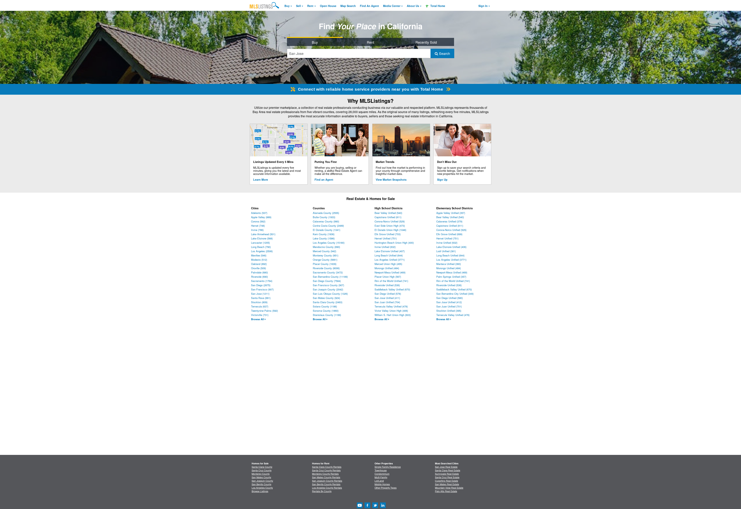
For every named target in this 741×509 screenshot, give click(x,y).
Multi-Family (381, 477)
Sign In (483, 6)
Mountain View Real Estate (449, 487)
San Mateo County (261, 477)
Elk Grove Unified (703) (388, 234)
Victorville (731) (259, 315)
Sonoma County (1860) (325, 310)
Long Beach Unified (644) (389, 255)
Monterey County (261, 473)
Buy (287, 6)
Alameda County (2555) (326, 213)
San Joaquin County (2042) (328, 289)
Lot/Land (379, 480)
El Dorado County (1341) (326, 230)
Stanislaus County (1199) (327, 315)
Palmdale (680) (259, 272)
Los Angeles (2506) (262, 251)
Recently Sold (426, 42)
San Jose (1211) (260, 293)
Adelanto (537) (259, 213)
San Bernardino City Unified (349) (455, 293)
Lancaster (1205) (260, 242)
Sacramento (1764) (261, 281)
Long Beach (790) (261, 247)
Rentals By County (322, 491)
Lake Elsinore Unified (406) (451, 247)
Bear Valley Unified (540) (388, 213)
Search (444, 53)
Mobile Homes (382, 484)
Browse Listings (260, 491)
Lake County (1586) (324, 238)
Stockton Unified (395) (448, 310)
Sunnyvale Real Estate (447, 473)
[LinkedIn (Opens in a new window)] (383, 507)
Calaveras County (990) (326, 221)
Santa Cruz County (262, 470)
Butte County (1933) (324, 217)
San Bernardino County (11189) (330, 276)
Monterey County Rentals (325, 473)
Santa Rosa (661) (261, 298)
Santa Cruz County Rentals (326, 470)
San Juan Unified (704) (387, 302)
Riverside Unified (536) (387, 285)
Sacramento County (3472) (328, 272)
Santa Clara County (262, 466)
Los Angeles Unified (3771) (390, 259)
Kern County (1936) (323, 234)
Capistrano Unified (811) (388, 217)
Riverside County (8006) (326, 268)
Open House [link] (328, 6)
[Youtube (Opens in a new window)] (360, 507)
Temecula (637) (259, 306)
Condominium (382, 473)
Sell (298, 6)
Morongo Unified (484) (387, 268)
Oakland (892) (259, 264)
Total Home (437, 6)
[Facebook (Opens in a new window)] (367, 507)
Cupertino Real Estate (446, 480)
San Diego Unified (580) (449, 298)
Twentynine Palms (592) (264, 310)
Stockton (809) (259, 302)
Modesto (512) (259, 259)
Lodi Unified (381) (446, 251)
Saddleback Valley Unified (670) (392, 289)
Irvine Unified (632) (385, 247)
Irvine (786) (257, 230)
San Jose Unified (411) (387, 298)
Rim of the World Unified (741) (391, 281)
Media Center (391, 6)
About (413, 6)
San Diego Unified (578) (388, 293)
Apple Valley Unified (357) (450, 213)
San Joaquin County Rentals (327, 480)
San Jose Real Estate (446, 466)
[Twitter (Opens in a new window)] (375, 507)
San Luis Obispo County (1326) (330, 293)
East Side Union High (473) (390, 225)
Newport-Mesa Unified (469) (390, 272)
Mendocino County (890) (326, 247)
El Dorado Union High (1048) (390, 230)
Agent (369, 6)
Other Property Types (386, 487)
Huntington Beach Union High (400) (394, 242)
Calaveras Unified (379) (449, 221)
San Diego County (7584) (327, 281)
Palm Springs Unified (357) (451, 276)
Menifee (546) (258, 255)
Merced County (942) (324, 251)
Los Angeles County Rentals (327, 487)
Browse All (258, 319)
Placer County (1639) (324, 264)
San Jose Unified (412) (449, 302)
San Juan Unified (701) (449, 306)
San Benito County (261, 484)
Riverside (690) (259, 276)
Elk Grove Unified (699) (449, 234)
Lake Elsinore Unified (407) (390, 251)
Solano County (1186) (325, 306)
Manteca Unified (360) (448, 264)
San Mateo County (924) (326, 298)
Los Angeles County (262, 487)
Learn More (260, 179)
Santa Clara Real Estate (447, 470)
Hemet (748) (258, 225)
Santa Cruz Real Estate (447, 477)
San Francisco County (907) (328, 285)
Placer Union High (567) (388, 276)
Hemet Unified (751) (386, 238)
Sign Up (442, 179)
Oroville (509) (258, 268)
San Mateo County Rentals (326, 477)
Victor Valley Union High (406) (391, 310)
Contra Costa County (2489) (328, 225)
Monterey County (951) (325, 255)
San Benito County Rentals (326, 484)
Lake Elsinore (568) (262, 238)
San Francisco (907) (262, 289)
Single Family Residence (388, 466)
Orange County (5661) (325, 259)
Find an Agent (324, 179)
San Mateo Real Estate (447, 484)
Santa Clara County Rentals (326, 466)
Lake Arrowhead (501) (263, 234)
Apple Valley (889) (261, 217)
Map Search (348, 6)
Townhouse (381, 470)
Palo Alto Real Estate (446, 491)
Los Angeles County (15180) (328, 242)
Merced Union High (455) (388, 264)
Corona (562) (258, 221)
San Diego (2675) (260, 285)
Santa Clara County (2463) (327, 302)
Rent (310, 6)
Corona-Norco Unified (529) (390, 221)
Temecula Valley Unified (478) (391, 306)
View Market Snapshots (391, 179)
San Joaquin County (262, 480)
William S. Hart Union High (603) (393, 315)
